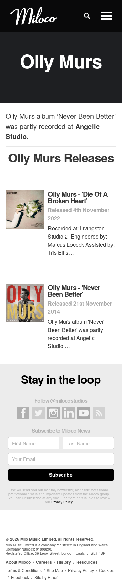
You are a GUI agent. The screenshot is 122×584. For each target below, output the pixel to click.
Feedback (20, 577)
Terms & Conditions (24, 570)
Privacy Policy (61, 502)
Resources (87, 562)
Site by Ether (46, 577)
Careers (44, 562)
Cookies (106, 570)
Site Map (55, 570)
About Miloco (18, 562)
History (64, 562)
